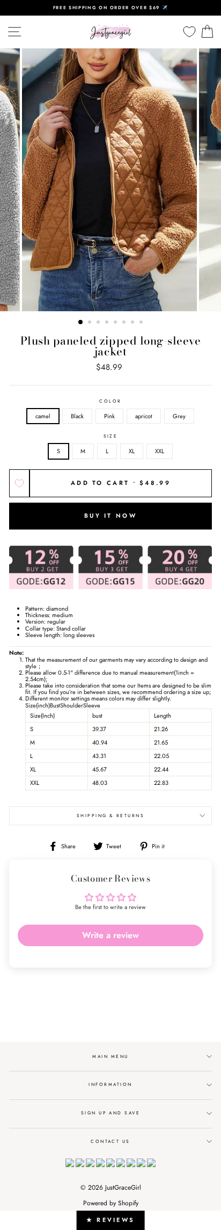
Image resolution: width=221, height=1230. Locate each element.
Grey (179, 416)
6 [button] (125, 323)
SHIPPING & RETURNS (111, 815)
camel (42, 416)
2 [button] (90, 323)
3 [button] (99, 323)
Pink (109, 416)
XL (132, 451)
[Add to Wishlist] (19, 483)
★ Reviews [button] (110, 1219)
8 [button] (142, 323)
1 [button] (81, 322)
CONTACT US (110, 1141)
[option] (110, 7)
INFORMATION (110, 1084)
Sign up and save (111, 1113)
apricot (143, 416)
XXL (159, 451)
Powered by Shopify (110, 1203)
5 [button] (116, 323)
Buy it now (110, 515)
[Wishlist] (189, 32)
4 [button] (107, 323)
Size (111, 436)
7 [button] (133, 323)
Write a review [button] (110, 935)
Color (110, 401)
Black (77, 416)
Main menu (110, 1056)
